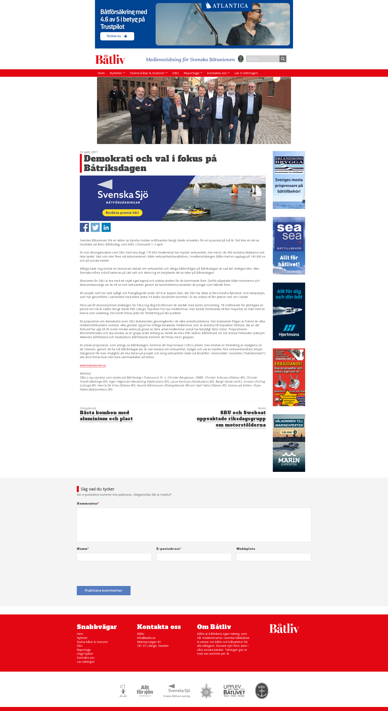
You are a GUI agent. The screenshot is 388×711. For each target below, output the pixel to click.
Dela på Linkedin (106, 227)
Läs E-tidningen (246, 73)
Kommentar (88, 504)
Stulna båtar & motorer (147, 73)
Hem (101, 73)
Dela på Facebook (84, 227)
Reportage (191, 73)
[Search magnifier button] (282, 58)
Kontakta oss (217, 73)
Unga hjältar (85, 653)
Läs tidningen (86, 662)
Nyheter (116, 73)
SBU (175, 73)
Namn (83, 549)
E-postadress (168, 549)
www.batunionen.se (93, 365)
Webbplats (245, 549)
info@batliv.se (146, 638)
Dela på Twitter (95, 227)
